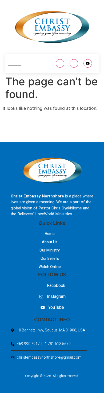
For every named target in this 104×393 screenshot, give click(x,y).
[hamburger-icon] (14, 63)
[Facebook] (60, 63)
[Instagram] (74, 63)
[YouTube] (87, 63)
